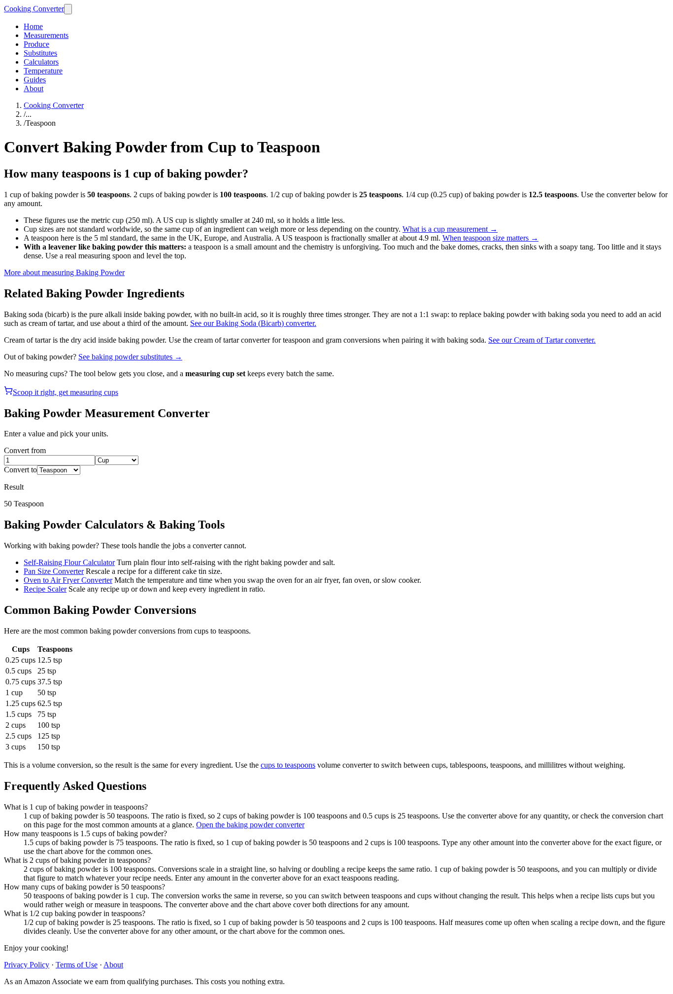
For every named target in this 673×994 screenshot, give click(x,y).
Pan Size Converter (54, 571)
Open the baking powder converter (250, 824)
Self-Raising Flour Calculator (69, 562)
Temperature (43, 71)
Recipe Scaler (45, 589)
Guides (35, 79)
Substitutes (40, 53)
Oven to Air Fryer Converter (68, 580)
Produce (36, 44)
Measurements (46, 35)
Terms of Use (77, 964)
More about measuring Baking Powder (64, 272)
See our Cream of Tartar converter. (542, 340)
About (33, 88)
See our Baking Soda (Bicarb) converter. (253, 323)
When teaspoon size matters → (490, 238)
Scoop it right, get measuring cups (65, 392)
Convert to (20, 469)
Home (33, 26)
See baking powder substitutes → (130, 357)
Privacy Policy (26, 964)
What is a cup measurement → (450, 229)
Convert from (25, 450)
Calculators (41, 62)
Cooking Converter (34, 8)
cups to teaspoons (288, 765)
